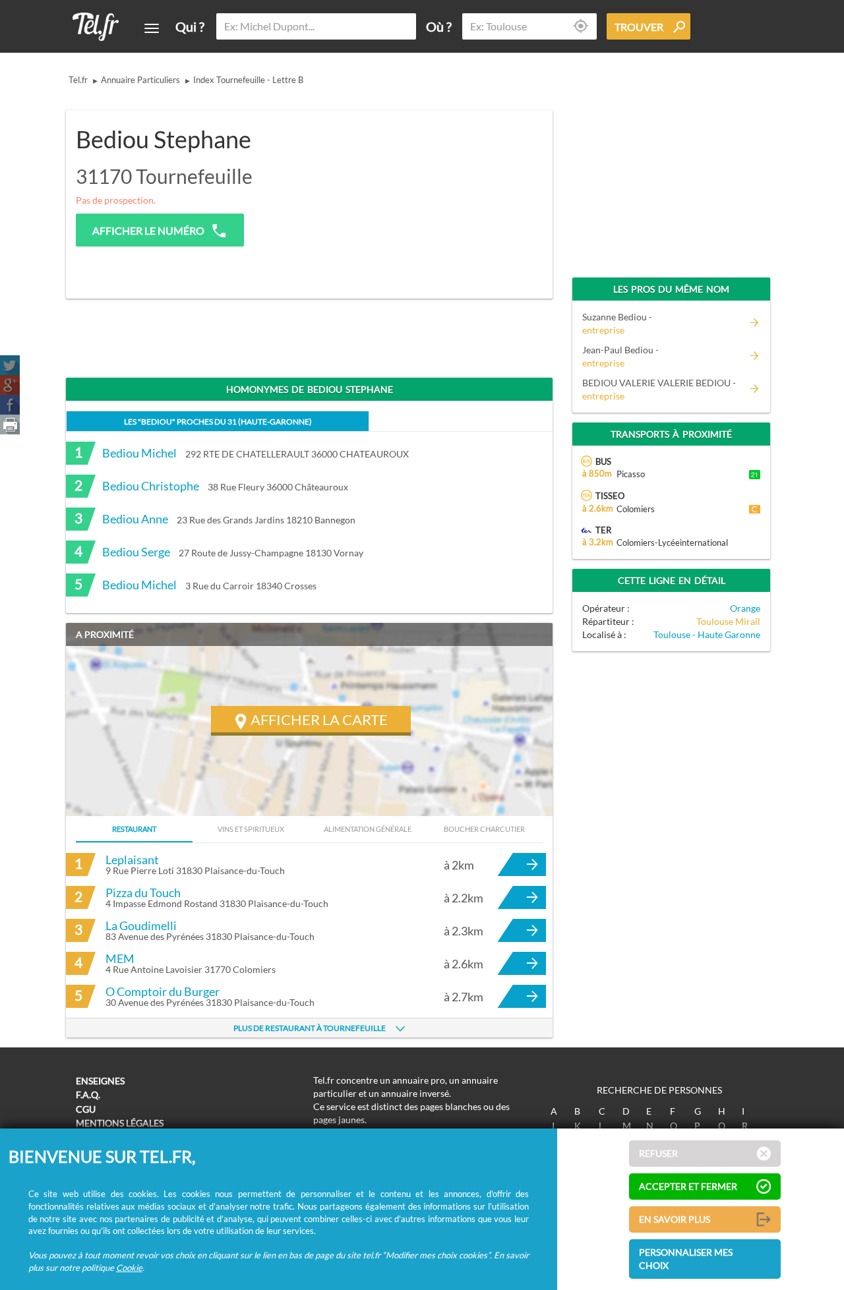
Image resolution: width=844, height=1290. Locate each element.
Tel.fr (78, 79)
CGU (86, 1109)
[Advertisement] (439, 195)
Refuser (658, 1153)
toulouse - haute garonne (706, 634)
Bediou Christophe (150, 486)
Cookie (129, 1267)
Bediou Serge (136, 551)
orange (745, 608)
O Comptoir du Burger (163, 991)
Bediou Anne (135, 519)
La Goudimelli (141, 925)
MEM (120, 958)
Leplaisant (132, 859)
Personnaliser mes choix (686, 1258)
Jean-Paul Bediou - (620, 356)
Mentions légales (120, 1123)
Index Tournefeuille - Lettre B (248, 79)
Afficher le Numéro (148, 230)
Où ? (439, 26)
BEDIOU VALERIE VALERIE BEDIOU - (659, 389)
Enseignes (100, 1080)
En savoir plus (674, 1219)
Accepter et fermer (688, 1186)
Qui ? (189, 26)
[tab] (217, 421)
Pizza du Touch (143, 892)
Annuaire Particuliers (140, 79)
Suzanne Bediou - (617, 323)
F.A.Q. (88, 1094)
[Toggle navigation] (152, 28)
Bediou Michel (139, 453)
